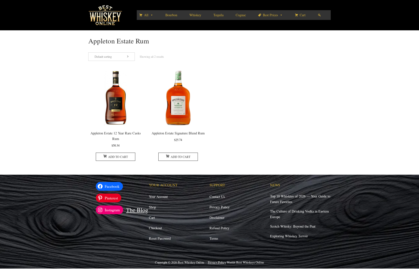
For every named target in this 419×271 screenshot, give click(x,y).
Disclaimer (217, 217)
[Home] (105, 14)
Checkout (155, 228)
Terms (214, 238)
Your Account (158, 196)
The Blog (137, 210)
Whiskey (195, 15)
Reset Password (160, 238)
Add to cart (118, 157)
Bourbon (171, 15)
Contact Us (217, 196)
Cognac (241, 15)
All (146, 15)
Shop (152, 207)
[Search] (319, 15)
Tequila (218, 15)
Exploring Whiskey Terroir (289, 236)
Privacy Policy (220, 207)
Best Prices (270, 15)
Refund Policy (219, 228)
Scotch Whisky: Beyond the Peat (292, 226)
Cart (303, 15)
